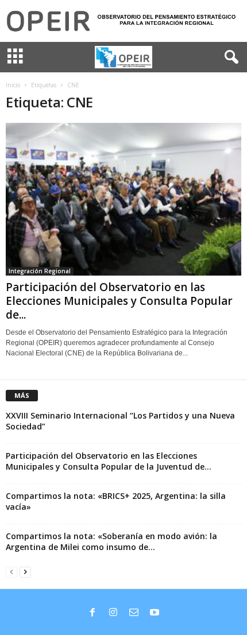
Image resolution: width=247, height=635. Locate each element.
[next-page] (25, 572)
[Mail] (134, 613)
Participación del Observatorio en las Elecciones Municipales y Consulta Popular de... (119, 301)
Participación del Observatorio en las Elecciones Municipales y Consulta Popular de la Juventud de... (108, 461)
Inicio (13, 85)
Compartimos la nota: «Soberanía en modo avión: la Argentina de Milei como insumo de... (111, 541)
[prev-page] (11, 572)
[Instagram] (113, 613)
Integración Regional (40, 271)
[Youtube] (154, 613)
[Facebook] (92, 613)
